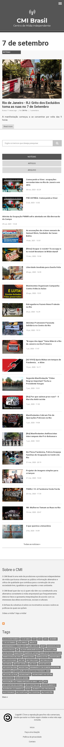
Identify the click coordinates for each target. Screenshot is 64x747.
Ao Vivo (33, 664)
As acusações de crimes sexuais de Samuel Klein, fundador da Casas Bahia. (43, 233)
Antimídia (7, 664)
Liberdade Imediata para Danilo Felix (43, 267)
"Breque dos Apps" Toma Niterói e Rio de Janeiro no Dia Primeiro (43, 342)
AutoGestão (47, 692)
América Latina (31, 653)
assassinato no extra (42, 674)
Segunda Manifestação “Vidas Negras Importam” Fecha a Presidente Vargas (40, 381)
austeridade (8, 692)
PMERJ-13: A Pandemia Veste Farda (43, 489)
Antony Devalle (21, 664)
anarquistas (42, 657)
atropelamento (49, 685)
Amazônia (18, 653)
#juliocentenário (11, 639)
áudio (28, 689)
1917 (34, 639)
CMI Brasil (32, 20)
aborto (33, 643)
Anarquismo (28, 657)
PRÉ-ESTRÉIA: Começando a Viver (42, 198)
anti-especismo (10, 660)
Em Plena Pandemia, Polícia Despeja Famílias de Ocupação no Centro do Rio (43, 455)
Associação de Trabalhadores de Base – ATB (22, 682)
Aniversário (55, 657)
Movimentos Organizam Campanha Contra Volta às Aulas (42, 287)
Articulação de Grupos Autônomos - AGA (31, 671)
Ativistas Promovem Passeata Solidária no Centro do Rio (40, 324)
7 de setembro (9, 643)
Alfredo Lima (50, 650)
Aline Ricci (7, 653)
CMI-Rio (24, 110)
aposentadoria (10, 667)
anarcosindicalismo (12, 657)
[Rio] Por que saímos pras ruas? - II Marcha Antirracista (42, 398)
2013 (40, 639)
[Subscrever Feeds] (32, 623)
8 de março (23, 643)
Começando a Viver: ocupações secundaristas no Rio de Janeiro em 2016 (43, 182)
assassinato (24, 674)
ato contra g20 (32, 685)
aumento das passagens (43, 689)
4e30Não (53, 639)
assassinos (8, 678)
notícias (37, 157)
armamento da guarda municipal (45, 667)
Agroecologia (53, 646)
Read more (8, 126)
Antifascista (46, 660)
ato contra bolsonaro (13, 685)
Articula (7, 671)
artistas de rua (10, 674)
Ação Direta (33, 646)
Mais (4, 697)
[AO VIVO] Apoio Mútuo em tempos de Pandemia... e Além (43, 361)
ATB (45, 682)
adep (43, 646)
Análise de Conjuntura (50, 653)
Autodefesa (34, 692)
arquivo (32, 170)
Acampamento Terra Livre (14, 646)
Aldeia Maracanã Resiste (31, 650)
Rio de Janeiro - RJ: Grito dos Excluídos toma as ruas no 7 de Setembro (31, 105)
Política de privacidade (32, 737)
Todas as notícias (31, 544)
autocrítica (21, 692)
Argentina (23, 667)
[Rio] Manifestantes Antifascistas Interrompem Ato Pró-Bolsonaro (41, 434)
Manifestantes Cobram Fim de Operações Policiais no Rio (40, 416)
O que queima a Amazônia (38, 526)
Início (32, 727)
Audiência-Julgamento (13, 689)
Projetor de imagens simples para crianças (42, 471)
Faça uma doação (32, 732)
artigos (32, 163)
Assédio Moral (21, 678)
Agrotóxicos (9, 650)
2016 (45, 639)
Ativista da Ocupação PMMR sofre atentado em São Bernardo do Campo (31, 217)
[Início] (32, 12)
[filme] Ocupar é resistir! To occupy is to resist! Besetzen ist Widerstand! (43, 250)
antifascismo (32, 660)
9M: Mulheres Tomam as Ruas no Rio (43, 507)
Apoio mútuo (44, 664)
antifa (21, 660)
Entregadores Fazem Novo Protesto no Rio (43, 305)
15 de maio (25, 639)
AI (17, 650)
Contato (32, 742)
